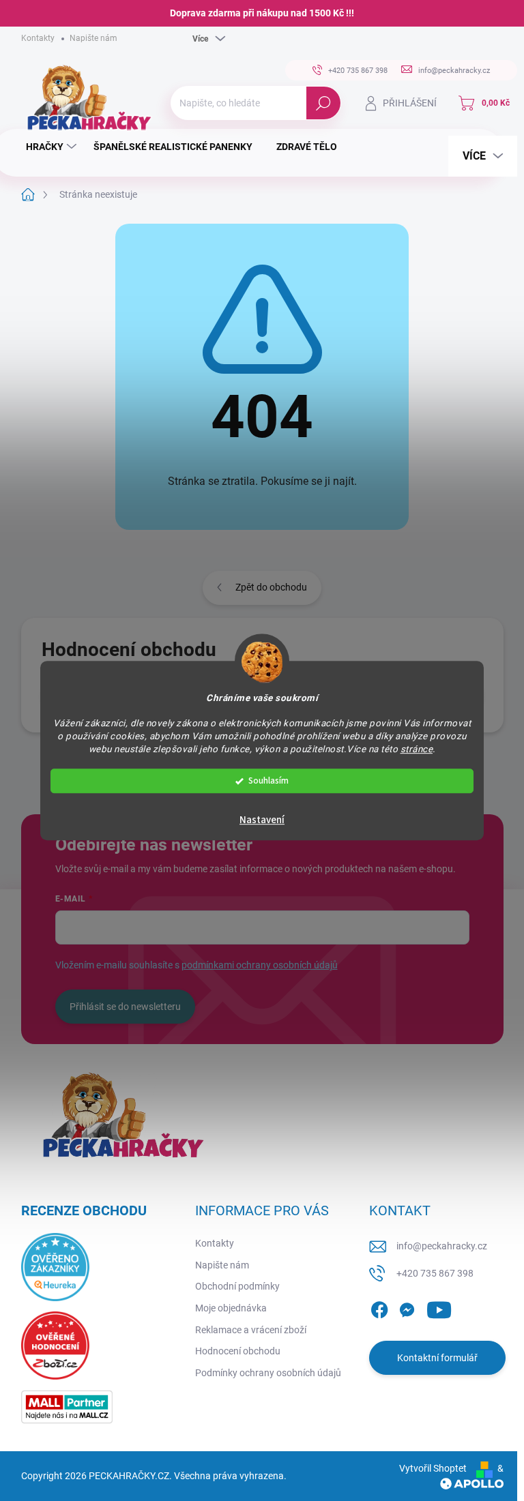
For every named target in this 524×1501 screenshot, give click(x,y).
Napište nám (93, 38)
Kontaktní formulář (437, 1357)
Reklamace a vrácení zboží (250, 1329)
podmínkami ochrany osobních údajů (259, 965)
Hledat (323, 103)
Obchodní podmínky (237, 1286)
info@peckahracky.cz (441, 1245)
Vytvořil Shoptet (433, 1468)
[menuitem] (53, 146)
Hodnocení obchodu (237, 1351)
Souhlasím (268, 780)
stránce (417, 748)
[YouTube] (439, 1307)
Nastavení (262, 820)
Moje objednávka (231, 1308)
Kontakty (38, 38)
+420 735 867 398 (435, 1273)
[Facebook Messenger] (406, 1307)
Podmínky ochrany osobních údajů (268, 1372)
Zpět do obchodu (271, 587)
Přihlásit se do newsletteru (125, 1006)
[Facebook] (379, 1307)
